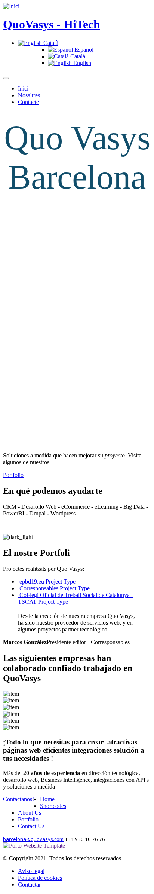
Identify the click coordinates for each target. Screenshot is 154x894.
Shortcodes (53, 806)
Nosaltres (29, 95)
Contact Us (31, 826)
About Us (29, 812)
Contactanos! (18, 799)
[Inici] (11, 6)
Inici (23, 88)
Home (47, 799)
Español (83, 49)
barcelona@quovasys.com (33, 839)
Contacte (28, 102)
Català (50, 43)
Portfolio (13, 475)
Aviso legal (31, 871)
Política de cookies (40, 878)
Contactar (29, 884)
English (81, 63)
